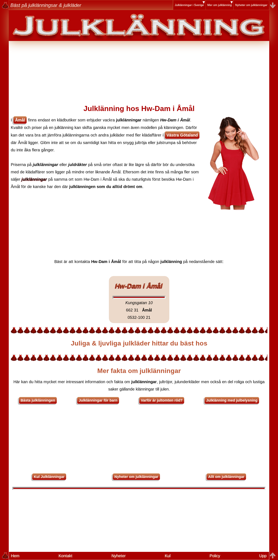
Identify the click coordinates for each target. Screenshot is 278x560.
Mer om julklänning (219, 5)
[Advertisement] (139, 69)
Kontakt (65, 555)
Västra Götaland (182, 135)
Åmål (20, 120)
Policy (215, 555)
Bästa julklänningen (38, 400)
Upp (263, 555)
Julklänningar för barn (98, 400)
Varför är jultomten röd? (162, 400)
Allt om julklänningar (226, 477)
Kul (168, 555)
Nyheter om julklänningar (251, 5)
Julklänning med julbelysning (231, 400)
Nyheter (119, 555)
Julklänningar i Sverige (189, 5)
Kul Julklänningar (49, 477)
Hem (15, 555)
